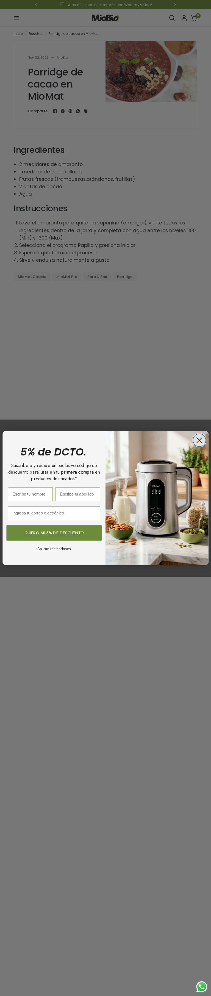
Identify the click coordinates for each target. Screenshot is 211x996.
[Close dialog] (199, 440)
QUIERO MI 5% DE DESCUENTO (54, 533)
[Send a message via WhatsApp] (201, 986)
